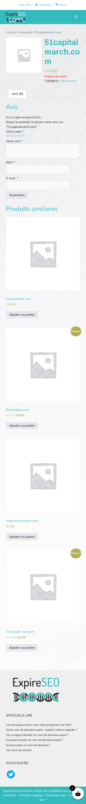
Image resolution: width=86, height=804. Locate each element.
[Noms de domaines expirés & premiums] (16, 17)
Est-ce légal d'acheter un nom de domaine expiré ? (37, 735)
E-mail (12, 178)
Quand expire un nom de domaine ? (28, 745)
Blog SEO (25, 5)
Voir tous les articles (18, 750)
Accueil (11, 32)
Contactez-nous (55, 795)
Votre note (15, 131)
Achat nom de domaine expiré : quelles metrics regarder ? (41, 730)
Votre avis (14, 141)
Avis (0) (17, 94)
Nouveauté (25, 32)
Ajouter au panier (22, 314)
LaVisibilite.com (58, 791)
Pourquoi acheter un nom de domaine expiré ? (34, 740)
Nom (10, 162)
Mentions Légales (31, 795)
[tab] (17, 94)
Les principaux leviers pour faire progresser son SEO (38, 725)
